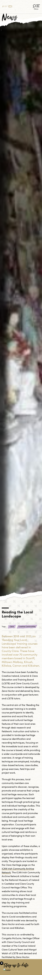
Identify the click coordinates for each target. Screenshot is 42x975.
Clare (12, 626)
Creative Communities (27, 626)
